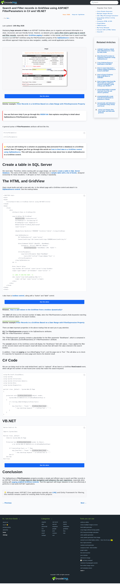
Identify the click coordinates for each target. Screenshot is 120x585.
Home (4, 532)
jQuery (65, 522)
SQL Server (55, 522)
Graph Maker (101, 23)
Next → (8, 18)
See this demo (44, 96)
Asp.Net (54, 524)
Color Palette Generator (86, 535)
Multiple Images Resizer (105, 13)
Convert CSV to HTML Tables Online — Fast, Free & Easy (95, 540)
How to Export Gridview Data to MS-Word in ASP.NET (105, 76)
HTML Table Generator (86, 527)
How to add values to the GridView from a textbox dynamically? (36, 310)
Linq (64, 531)
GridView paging (35, 35)
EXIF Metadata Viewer (86, 568)
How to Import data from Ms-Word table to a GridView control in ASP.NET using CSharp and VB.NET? (106, 84)
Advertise (5, 530)
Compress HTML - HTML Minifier (88, 547)
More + (82, 570)
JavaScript (44, 526)
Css (43, 528)
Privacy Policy (7, 527)
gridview (81, 14)
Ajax (43, 524)
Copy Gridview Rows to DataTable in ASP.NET (105, 63)
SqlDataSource (63, 38)
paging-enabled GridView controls (25, 482)
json (53, 531)
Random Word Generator (87, 545)
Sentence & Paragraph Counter (89, 563)
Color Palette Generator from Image (90, 537)
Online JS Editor (84, 522)
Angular (44, 522)
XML (53, 535)
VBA (64, 533)
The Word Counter (85, 552)
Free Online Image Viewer (87, 565)
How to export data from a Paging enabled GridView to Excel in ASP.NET (106, 69)
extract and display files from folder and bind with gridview (106, 111)
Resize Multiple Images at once (89, 524)
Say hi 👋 (5, 524)
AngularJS (55, 526)
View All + (100, 32)
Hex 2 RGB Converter (86, 542)
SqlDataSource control (11, 189)
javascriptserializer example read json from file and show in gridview (106, 91)
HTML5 (43, 531)
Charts (65, 524)
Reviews (54, 533)
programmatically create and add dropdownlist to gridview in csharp (105, 98)
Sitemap (5, 535)
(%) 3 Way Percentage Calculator (107, 15)
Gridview (65, 528)
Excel (43, 533)
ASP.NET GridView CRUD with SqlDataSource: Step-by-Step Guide (106, 51)
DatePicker (66, 526)
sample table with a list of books (64, 173)
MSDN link (44, 114)
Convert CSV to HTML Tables (106, 29)
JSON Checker (101, 25)
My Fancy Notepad (103, 27)
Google (54, 528)
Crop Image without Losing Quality (89, 530)
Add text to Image (85, 558)
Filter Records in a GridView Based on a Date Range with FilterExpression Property (51, 104)
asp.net (75, 14)
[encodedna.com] (9, 3)
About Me (5, 522)
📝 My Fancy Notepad (86, 560)
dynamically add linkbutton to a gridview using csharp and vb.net (106, 104)
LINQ (54, 492)
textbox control (18, 296)
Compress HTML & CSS (104, 21)
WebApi (44, 535)
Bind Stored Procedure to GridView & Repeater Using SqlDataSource (106, 57)
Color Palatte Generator (104, 11)
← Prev (4, 18)
